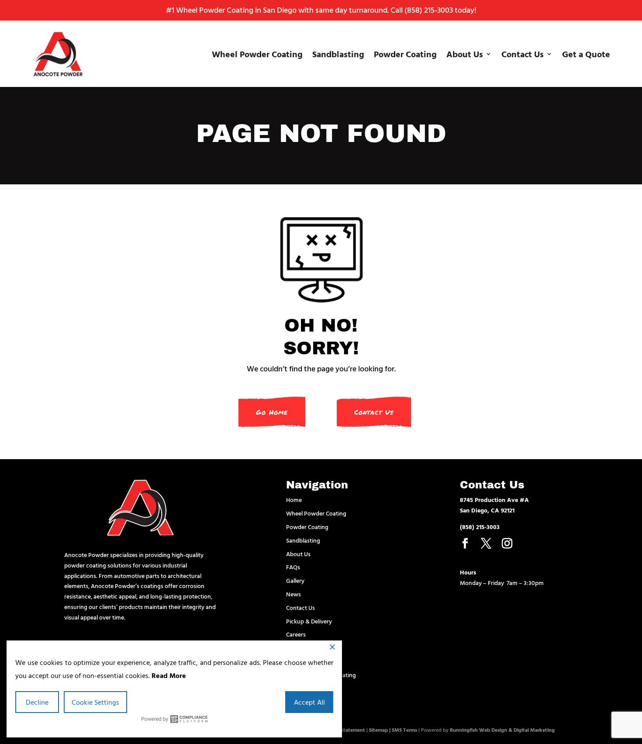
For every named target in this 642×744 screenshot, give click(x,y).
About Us (464, 53)
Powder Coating (405, 53)
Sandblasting (338, 53)
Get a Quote (586, 53)
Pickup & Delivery (309, 621)
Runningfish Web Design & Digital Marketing (502, 730)
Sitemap (378, 730)
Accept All (309, 702)
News (293, 594)
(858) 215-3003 (428, 10)
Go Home (272, 412)
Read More (169, 675)
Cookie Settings (95, 702)
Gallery (295, 580)
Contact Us (522, 53)
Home (294, 499)
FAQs (293, 566)
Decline (37, 702)
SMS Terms (404, 730)
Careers (296, 634)
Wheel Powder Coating (257, 53)
